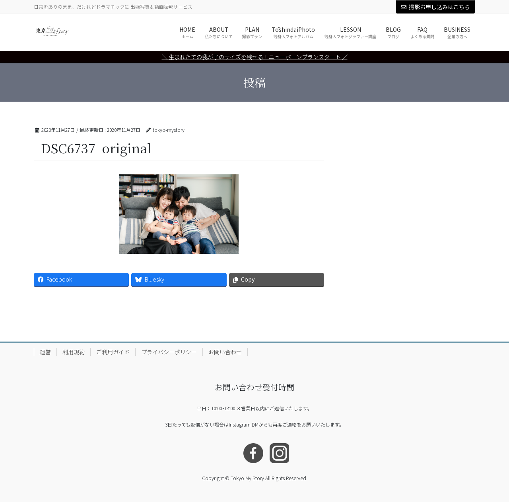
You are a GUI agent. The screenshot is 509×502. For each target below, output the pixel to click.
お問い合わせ (225, 352)
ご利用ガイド (113, 352)
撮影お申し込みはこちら (439, 7)
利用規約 (73, 352)
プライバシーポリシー (169, 352)
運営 (45, 352)
